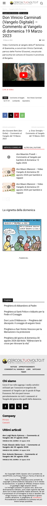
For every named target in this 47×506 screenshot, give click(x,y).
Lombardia (16, 101)
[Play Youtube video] (23, 75)
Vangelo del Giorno (11, 441)
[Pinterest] (16, 115)
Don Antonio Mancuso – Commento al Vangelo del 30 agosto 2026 (20, 455)
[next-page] (8, 199)
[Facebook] (5, 115)
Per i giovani (23, 13)
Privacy (6, 419)
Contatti (6, 422)
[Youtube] (25, 406)
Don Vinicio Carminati (34, 98)
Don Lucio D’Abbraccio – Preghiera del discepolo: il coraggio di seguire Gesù (23, 321)
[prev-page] (4, 199)
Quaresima (26, 101)
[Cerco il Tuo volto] (24, 3)
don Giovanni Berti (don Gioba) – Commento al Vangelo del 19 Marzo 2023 (12, 135)
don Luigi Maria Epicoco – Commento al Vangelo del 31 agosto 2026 (21, 436)
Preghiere (7, 300)
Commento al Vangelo (17, 98)
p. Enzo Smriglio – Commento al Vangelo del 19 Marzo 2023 (35, 133)
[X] (10, 115)
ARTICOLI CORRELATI (12, 148)
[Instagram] (12, 406)
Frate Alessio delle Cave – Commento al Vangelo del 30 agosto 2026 (21, 446)
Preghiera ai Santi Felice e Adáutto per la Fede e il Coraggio (24, 313)
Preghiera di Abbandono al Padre (20, 305)
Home (5, 9)
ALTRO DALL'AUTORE (32, 148)
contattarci (37, 497)
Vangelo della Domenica (17, 9)
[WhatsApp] (22, 115)
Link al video (8, 89)
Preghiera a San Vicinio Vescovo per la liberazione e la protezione (23, 330)
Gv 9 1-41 (7, 101)
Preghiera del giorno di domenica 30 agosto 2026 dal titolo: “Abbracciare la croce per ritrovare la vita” (22, 341)
